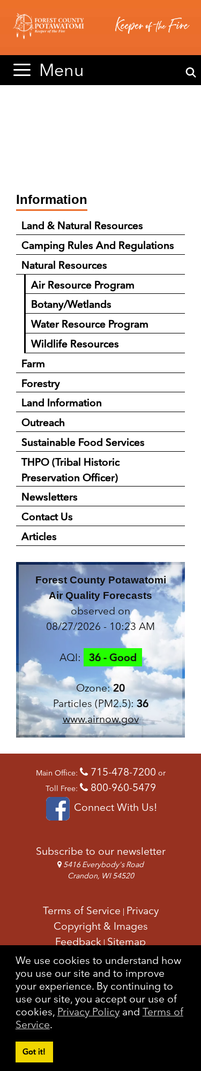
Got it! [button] (34, 1052)
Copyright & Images (101, 926)
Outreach (43, 422)
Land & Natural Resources (82, 225)
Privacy (142, 910)
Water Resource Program (89, 323)
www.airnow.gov (101, 718)
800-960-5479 (122, 787)
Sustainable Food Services (83, 442)
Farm (33, 363)
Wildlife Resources (75, 343)
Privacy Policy (88, 1011)
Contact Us (47, 516)
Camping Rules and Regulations (97, 245)
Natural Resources (64, 265)
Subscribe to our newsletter (101, 851)
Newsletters (49, 496)
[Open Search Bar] (191, 73)
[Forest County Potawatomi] (100, 27)
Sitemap (126, 941)
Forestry (40, 383)
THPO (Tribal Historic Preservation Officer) (70, 469)
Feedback (78, 941)
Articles (39, 536)
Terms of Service (82, 910)
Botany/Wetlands (71, 304)
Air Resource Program (83, 284)
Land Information (61, 402)
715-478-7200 (122, 771)
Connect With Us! (114, 807)
